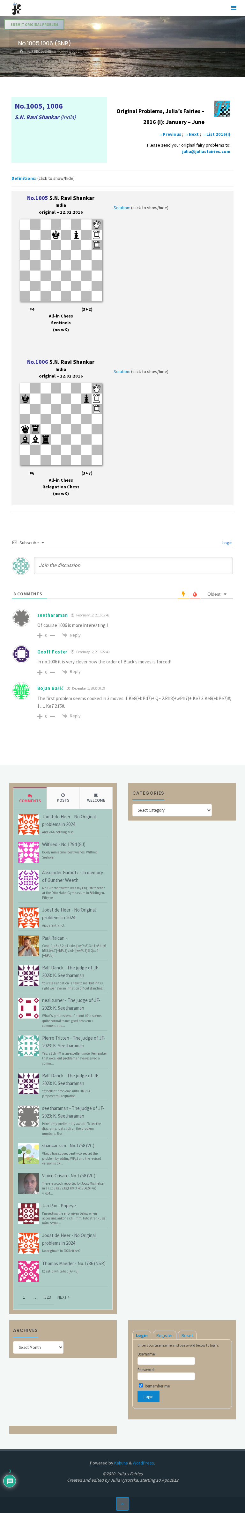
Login (227, 543)
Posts (63, 800)
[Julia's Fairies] (16, 8)
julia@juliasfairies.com (206, 151)
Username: (146, 1353)
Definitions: (23, 178)
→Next (191, 134)
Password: (146, 1369)
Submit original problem (34, 24)
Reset (187, 1335)
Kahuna (120, 1463)
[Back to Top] (123, 1504)
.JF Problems (40, 51)
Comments (30, 801)
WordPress (143, 1463)
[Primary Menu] (233, 8)
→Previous (169, 134)
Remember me (157, 1385)
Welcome (96, 800)
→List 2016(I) (216, 134)
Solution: (122, 207)
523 (47, 1297)
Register (164, 1335)
